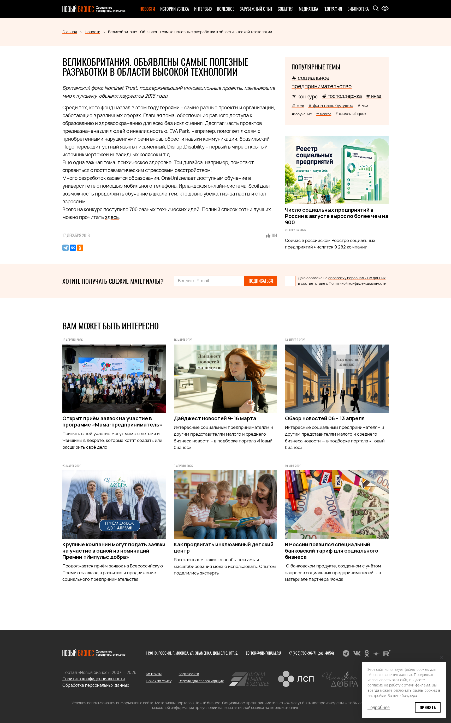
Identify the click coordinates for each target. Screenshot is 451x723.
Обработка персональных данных (95, 685)
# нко (362, 105)
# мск (298, 106)
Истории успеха (174, 9)
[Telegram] (65, 248)
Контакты (154, 674)
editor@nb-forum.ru (263, 653)
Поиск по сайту (158, 681)
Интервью (203, 9)
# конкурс (305, 96)
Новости (147, 9)
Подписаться (261, 281)
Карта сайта (189, 674)
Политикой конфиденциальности (357, 283)
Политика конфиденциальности (93, 678)
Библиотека (358, 9)
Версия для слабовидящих (201, 681)
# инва (374, 96)
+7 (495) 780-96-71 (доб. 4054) (311, 653)
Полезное (225, 9)
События (286, 9)
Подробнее (378, 707)
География (332, 9)
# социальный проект (351, 114)
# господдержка (342, 96)
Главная (69, 31)
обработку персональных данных (356, 278)
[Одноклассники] (80, 248)
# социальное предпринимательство (322, 82)
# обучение (302, 114)
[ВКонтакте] (73, 248)
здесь (112, 217)
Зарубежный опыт (256, 9)
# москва (323, 114)
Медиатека (308, 9)
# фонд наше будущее (330, 105)
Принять (428, 707)
